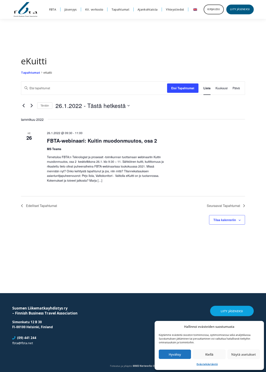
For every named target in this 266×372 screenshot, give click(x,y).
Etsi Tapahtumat (182, 88)
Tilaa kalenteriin (224, 220)
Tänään (45, 105)
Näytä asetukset (243, 354)
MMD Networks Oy (144, 365)
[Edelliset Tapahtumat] (23, 105)
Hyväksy (175, 354)
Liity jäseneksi (232, 311)
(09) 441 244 (26, 338)
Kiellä (209, 354)
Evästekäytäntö (207, 364)
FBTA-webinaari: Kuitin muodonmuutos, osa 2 (102, 140)
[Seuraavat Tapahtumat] (31, 105)
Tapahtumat (30, 73)
